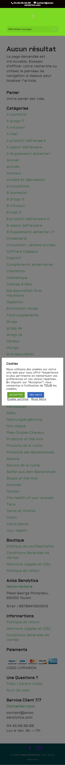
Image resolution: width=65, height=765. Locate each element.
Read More (38, 399)
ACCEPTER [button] (16, 394)
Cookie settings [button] (18, 399)
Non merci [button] (36, 394)
